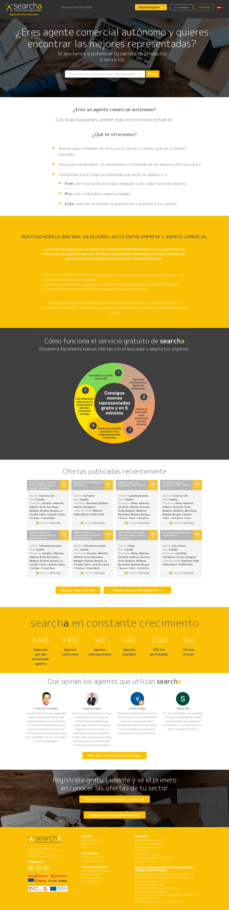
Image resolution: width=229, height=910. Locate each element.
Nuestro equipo (89, 843)
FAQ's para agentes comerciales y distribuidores (159, 901)
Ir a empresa (181, 7)
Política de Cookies (90, 881)
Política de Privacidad (92, 877)
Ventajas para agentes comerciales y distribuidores (161, 877)
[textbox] (105, 74)
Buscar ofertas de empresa (148, 898)
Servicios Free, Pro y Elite (76, 7)
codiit (59, 855)
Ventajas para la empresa (148, 843)
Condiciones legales (91, 874)
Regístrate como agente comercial (114, 799)
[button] (220, 7)
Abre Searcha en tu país (93, 860)
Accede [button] (202, 7)
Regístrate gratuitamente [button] (136, 590)
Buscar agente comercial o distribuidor (154, 857)
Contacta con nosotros (92, 857)
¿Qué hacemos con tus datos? (96, 870)
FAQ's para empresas (145, 861)
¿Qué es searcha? (90, 840)
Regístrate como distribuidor (114, 814)
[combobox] (105, 74)
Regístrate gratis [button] (149, 7)
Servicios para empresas (147, 847)
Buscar (152, 74)
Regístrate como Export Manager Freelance (156, 888)
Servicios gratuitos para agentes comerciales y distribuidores (166, 894)
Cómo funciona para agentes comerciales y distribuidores (164, 874)
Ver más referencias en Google (114, 755)
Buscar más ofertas (78, 590)
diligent (50, 855)
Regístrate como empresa (147, 854)
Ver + (64, 485)
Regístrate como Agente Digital (151, 891)
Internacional (141, 850)
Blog (83, 847)
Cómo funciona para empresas (150, 840)
